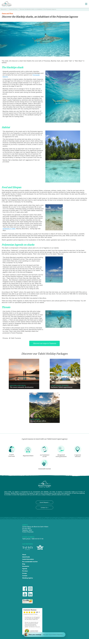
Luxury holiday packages (59, 385)
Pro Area (25, 571)
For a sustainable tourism (30, 561)
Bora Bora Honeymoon (18, 385)
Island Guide (26, 557)
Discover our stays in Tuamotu (44, 343)
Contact (24, 575)
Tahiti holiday (35, 419)
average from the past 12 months (30, 614)
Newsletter (25, 566)
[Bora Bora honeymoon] (24, 374)
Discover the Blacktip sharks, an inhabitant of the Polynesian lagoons (38, 9)
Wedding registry (27, 578)
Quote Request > (44, 502)
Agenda (24, 568)
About (24, 554)
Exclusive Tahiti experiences (61, 387)
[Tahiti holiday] (44, 408)
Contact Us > (44, 507)
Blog (23, 564)
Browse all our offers (38, 421)
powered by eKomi (34, 631)
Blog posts (4, 9)
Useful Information (28, 559)
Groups (24, 573)
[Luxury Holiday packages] (65, 374)
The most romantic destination (21, 387)
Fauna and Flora (13, 9)
